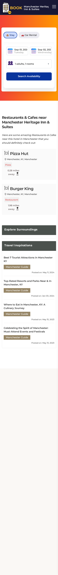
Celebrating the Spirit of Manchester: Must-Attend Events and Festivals (26, 329)
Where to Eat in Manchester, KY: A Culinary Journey (24, 306)
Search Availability (29, 76)
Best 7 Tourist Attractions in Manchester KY (28, 259)
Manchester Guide (17, 266)
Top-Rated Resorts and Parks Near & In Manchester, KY (27, 282)
